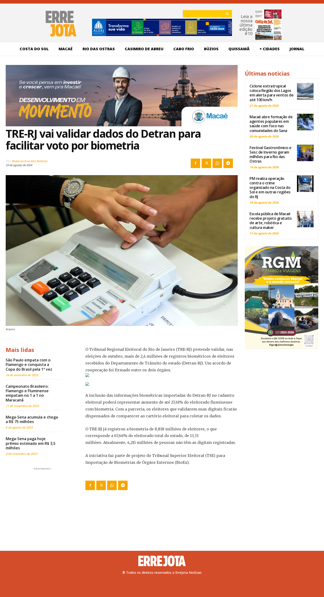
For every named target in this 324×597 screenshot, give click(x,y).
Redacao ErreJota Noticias (29, 161)
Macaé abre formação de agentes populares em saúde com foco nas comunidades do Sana (271, 123)
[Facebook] (195, 163)
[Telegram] (228, 163)
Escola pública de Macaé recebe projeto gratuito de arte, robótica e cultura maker (271, 220)
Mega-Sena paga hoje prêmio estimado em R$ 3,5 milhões (31, 443)
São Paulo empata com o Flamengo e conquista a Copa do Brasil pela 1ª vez (29, 364)
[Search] (227, 14)
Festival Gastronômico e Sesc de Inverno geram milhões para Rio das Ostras (271, 154)
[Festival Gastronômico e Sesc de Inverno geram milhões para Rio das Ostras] (305, 153)
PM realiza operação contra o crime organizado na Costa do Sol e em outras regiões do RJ (270, 187)
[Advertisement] (42, 500)
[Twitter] (206, 163)
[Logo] (162, 561)
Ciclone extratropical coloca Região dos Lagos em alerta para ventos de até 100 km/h (271, 92)
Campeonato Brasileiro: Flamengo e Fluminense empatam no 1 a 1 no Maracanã (27, 393)
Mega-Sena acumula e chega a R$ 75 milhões (32, 419)
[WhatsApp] (217, 163)
